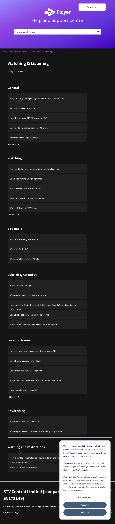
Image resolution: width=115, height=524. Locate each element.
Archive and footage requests (24, 137)
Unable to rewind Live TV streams (26, 178)
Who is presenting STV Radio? (24, 239)
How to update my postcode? (24, 390)
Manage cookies (85, 497)
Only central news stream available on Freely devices (35, 168)
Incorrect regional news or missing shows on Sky (33, 351)
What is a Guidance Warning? (23, 467)
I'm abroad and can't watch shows (26, 370)
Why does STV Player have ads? (24, 421)
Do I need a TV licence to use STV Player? (29, 127)
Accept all (85, 505)
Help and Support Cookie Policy (77, 456)
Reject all (85, 512)
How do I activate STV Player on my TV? (28, 118)
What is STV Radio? (19, 249)
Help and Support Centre (57, 20)
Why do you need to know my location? (28, 295)
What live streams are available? (25, 188)
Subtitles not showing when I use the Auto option (33, 324)
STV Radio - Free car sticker (23, 108)
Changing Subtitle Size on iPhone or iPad (29, 314)
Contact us (92, 7)
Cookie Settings (11, 512)
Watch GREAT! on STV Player (23, 208)
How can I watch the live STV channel (27, 198)
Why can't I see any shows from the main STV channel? (36, 380)
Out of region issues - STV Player (25, 360)
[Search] (98, 32)
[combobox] (55, 32)
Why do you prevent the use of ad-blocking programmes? (37, 431)
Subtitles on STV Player (21, 285)
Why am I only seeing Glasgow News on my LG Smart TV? (37, 98)
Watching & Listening (42, 51)
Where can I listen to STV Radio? (25, 258)
